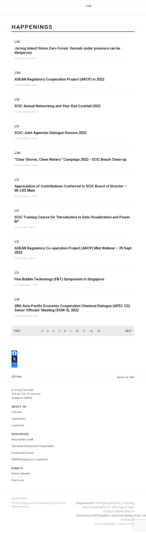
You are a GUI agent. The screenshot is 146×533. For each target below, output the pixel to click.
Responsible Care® (22, 439)
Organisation (19, 418)
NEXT (129, 331)
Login (89, 5)
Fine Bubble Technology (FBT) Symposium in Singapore (59, 279)
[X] (73, 359)
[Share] (73, 365)
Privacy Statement (105, 524)
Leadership (18, 425)
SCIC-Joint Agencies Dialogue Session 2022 (50, 133)
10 (77, 331)
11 (84, 331)
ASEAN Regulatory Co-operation (30, 459)
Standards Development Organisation (33, 446)
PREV (17, 331)
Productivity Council (23, 452)
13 (98, 331)
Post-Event (18, 480)
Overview (17, 412)
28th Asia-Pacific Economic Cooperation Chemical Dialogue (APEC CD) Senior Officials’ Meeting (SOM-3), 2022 (72, 308)
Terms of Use (126, 524)
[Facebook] (73, 353)
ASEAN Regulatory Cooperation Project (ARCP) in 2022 (59, 79)
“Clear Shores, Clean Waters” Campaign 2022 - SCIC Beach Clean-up (70, 159)
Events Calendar (21, 473)
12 (91, 331)
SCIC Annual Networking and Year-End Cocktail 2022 (57, 106)
